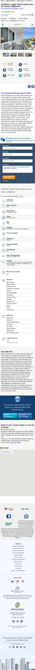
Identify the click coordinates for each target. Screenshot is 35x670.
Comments (5, 164)
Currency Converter (26, 69)
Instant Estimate (18, 555)
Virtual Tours (18, 564)
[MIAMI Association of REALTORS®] (9, 509)
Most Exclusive (18, 561)
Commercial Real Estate (18, 559)
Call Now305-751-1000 (23, 415)
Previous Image (2, 38)
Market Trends (18, 557)
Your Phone (6, 158)
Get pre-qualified (27, 16)
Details (25, 64)
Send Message (9, 177)
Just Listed (18, 568)
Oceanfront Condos (18, 548)
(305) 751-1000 (15, 442)
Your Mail (5, 152)
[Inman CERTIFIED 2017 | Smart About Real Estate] (9, 524)
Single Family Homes (18, 550)
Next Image (32, 38)
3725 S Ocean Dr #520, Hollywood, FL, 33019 (12, 8)
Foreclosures (18, 566)
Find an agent (17, 592)
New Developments (18, 553)
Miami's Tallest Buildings (18, 570)
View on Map (11, 75)
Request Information (8, 415)
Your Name (6, 145)
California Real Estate (18, 546)
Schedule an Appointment (27, 75)
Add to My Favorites (10, 64)
